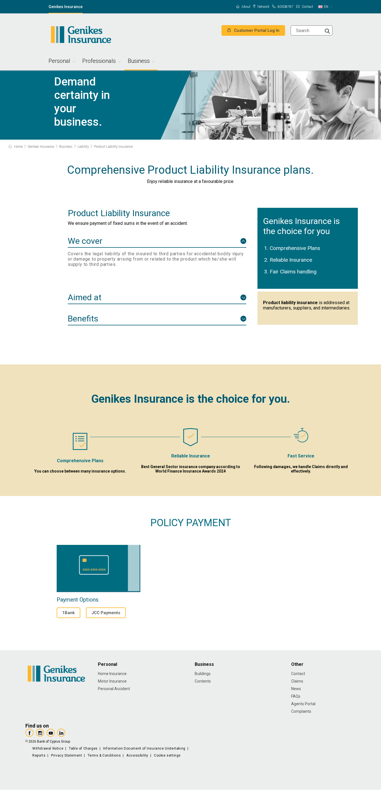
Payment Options (98, 568)
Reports (38, 755)
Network (263, 7)
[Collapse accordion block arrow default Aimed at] (243, 298)
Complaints (301, 711)
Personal (59, 61)
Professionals (99, 61)
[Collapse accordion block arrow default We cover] (243, 241)
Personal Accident (114, 688)
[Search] (327, 30)
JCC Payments (105, 612)
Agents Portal (303, 704)
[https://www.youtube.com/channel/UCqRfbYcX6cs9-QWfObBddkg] (50, 732)
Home (18, 147)
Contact (307, 7)
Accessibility (137, 755)
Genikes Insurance (66, 7)
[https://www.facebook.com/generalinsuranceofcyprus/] (29, 732)
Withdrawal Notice (47, 748)
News (296, 688)
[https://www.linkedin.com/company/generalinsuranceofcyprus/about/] (61, 732)
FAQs (295, 696)
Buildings (203, 673)
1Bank (68, 612)
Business (139, 61)
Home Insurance (112, 673)
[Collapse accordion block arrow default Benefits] (243, 319)
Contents (203, 681)
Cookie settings (167, 755)
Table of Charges (83, 748)
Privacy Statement (66, 755)
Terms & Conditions (104, 755)
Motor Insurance (112, 681)
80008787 (285, 7)
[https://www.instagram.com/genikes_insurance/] (40, 732)
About (245, 7)
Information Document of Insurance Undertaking (144, 748)
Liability (83, 147)
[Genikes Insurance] (81, 34)
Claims (297, 681)
